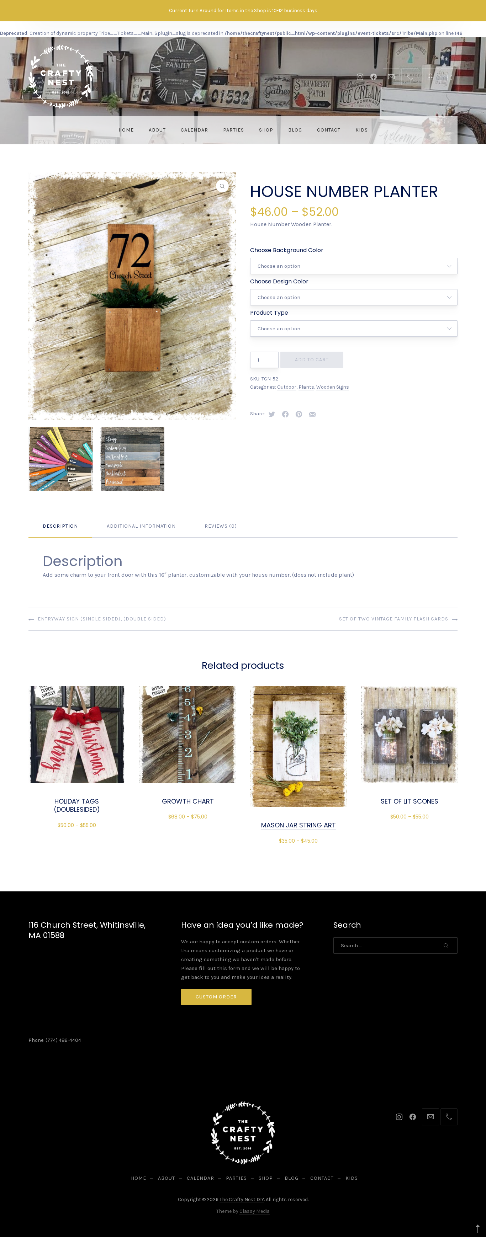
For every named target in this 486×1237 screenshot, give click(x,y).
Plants (306, 387)
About (157, 130)
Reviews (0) (221, 526)
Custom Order (216, 997)
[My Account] (430, 76)
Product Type (269, 313)
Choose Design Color (279, 281)
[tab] (60, 526)
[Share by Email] (312, 414)
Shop (266, 130)
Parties (233, 130)
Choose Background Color (286, 250)
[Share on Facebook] (285, 414)
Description (60, 526)
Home (126, 130)
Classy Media (254, 1211)
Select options (77, 825)
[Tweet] (271, 414)
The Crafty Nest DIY (242, 1199)
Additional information (141, 526)
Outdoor (286, 387)
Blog (295, 130)
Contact (328, 130)
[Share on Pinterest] (298, 414)
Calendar (194, 130)
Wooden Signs (332, 387)
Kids (361, 130)
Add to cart (312, 360)
